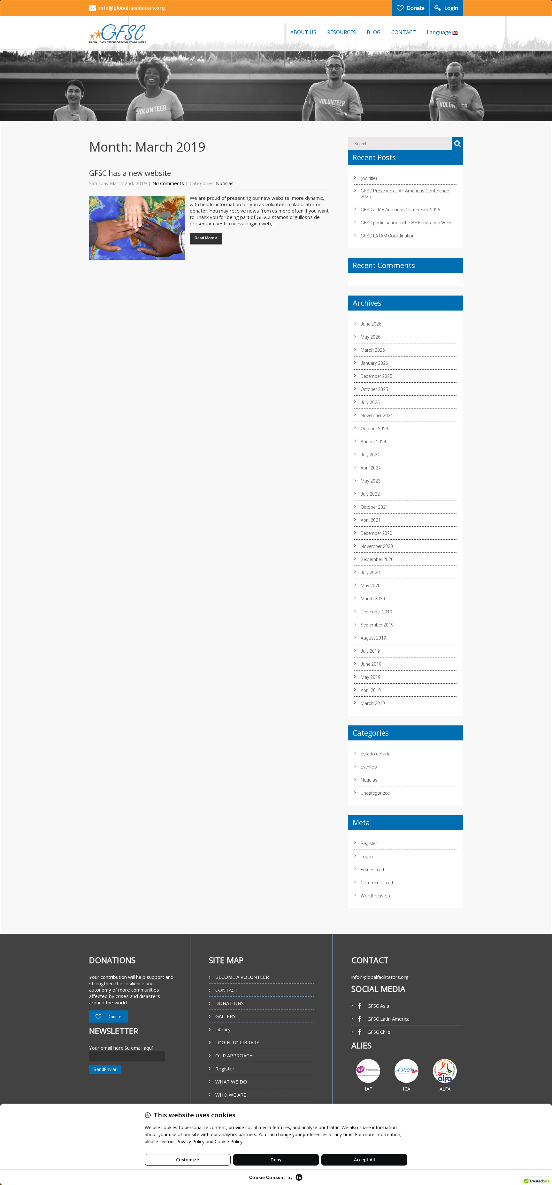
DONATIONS (229, 1003)
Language (439, 32)
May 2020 (370, 585)
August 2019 (373, 638)
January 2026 (374, 363)
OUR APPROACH (234, 1055)
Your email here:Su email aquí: (121, 1048)
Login (451, 7)
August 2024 (373, 441)
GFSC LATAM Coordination (388, 235)
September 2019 (377, 624)
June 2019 (371, 664)
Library (223, 1029)
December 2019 (376, 611)
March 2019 (373, 703)
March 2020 (373, 598)
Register (369, 843)
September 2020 (377, 559)
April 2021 (371, 520)
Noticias (225, 183)
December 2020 (376, 533)
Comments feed (377, 882)
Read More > (206, 238)
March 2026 (373, 350)
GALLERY (225, 1016)
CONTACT (403, 32)
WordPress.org (376, 895)
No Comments (168, 183)
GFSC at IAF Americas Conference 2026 (400, 209)
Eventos (369, 766)
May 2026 (370, 337)
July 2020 (370, 572)
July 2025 (370, 402)
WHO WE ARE (230, 1094)
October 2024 (374, 428)
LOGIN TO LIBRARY (237, 1042)
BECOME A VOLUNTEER (242, 977)
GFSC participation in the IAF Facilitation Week (406, 222)
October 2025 (374, 389)
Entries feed (372, 869)
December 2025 (376, 376)
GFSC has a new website (130, 173)
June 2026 (371, 323)
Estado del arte (375, 753)
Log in (367, 856)
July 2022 (370, 494)
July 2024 (370, 454)
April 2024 (371, 467)
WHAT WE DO (231, 1081)
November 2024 (377, 415)
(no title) (369, 178)
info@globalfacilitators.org (380, 977)
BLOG (373, 32)
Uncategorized (375, 793)
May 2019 (370, 677)
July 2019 (370, 651)
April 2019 (371, 690)
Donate (416, 7)
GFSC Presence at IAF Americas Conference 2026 (405, 193)
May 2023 (370, 481)
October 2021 (374, 507)
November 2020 (377, 546)
